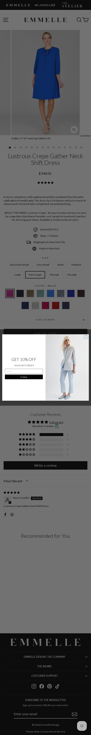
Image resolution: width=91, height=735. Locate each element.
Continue (23, 377)
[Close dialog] (86, 337)
